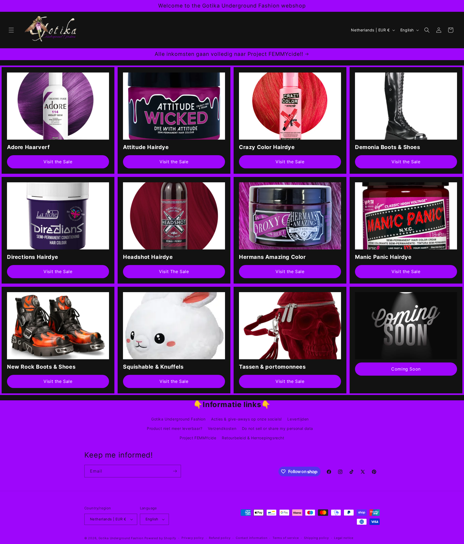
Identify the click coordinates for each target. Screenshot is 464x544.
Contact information (251, 538)
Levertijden (298, 419)
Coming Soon (406, 369)
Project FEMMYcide (198, 438)
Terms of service (286, 538)
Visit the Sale (58, 161)
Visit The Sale (174, 271)
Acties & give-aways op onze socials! (246, 419)
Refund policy (219, 538)
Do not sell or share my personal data (277, 428)
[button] (11, 30)
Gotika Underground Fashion (178, 419)
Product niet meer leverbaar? (174, 428)
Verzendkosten (222, 428)
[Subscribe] (175, 471)
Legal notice (343, 538)
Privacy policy (193, 538)
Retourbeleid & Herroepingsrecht (253, 438)
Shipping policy (316, 538)
